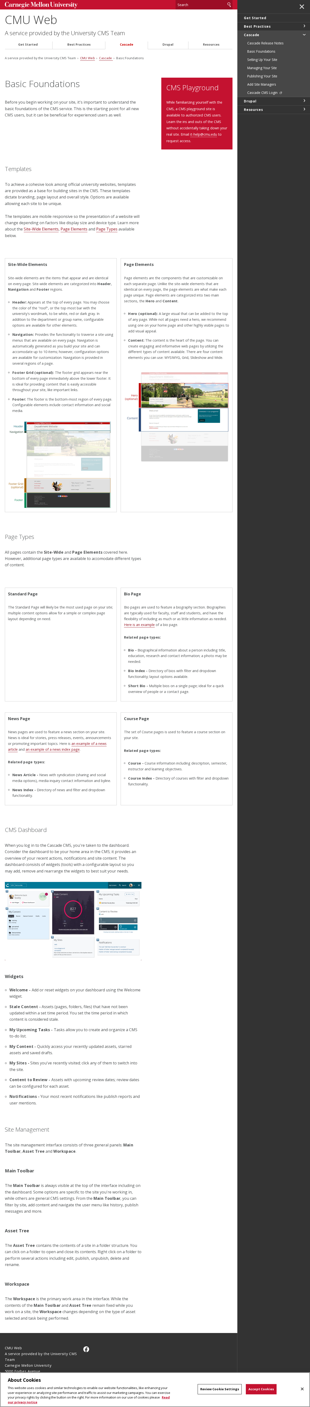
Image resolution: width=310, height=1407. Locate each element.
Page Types (106, 229)
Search (229, 4)
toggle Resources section (304, 109)
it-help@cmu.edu (203, 134)
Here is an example (139, 624)
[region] (155, 1389)
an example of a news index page (53, 749)
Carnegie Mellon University (41, 5)
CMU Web (31, 19)
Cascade (126, 44)
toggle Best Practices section (304, 26)
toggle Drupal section (304, 100)
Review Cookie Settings (219, 1389)
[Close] (302, 1389)
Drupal (168, 44)
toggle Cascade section (304, 34)
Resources (211, 44)
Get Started (28, 44)
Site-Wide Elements (41, 229)
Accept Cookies (261, 1389)
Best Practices (79, 44)
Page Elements (74, 229)
